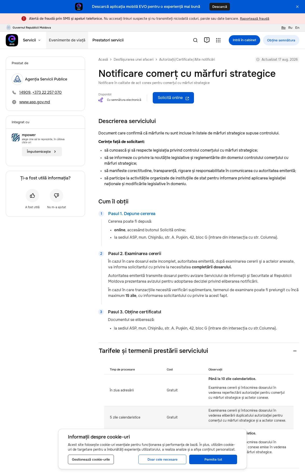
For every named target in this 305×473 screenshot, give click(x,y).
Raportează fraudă (254, 18)
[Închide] (297, 6)
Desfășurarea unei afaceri (133, 59)
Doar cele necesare (162, 459)
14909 (24, 92)
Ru (290, 27)
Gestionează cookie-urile (91, 459)
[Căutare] (195, 40)
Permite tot (213, 459)
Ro (283, 27)
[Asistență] (207, 40)
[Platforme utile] (218, 40)
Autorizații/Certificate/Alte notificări (187, 59)
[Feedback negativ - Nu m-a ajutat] (56, 195)
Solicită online (170, 97)
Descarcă (219, 7)
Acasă (103, 59)
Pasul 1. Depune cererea (131, 213)
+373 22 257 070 (47, 92)
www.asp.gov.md (34, 101)
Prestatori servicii (108, 40)
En (297, 27)
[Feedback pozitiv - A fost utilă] (32, 195)
